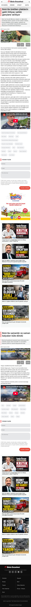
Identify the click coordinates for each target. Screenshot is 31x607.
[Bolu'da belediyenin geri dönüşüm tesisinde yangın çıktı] (15, 313)
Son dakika (4, 5)
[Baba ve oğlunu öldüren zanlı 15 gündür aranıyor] (15, 292)
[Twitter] (15, 572)
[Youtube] (18, 572)
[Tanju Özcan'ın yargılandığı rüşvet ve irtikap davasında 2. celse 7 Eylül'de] (15, 230)
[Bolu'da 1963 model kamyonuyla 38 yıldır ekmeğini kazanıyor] (15, 272)
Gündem (12, 5)
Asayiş (27, 5)
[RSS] (21, 572)
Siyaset (19, 5)
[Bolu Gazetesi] (15, 567)
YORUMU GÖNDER (24, 188)
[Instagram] (12, 572)
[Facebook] (10, 572)
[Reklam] (15, 219)
